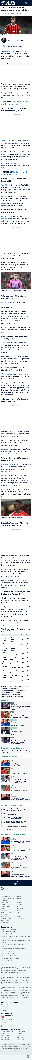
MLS (27, 686)
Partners (10, 1044)
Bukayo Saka (4, 902)
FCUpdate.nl (4, 1033)
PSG (18, 914)
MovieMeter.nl (5, 1035)
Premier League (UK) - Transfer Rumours (13, 951)
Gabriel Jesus (5, 892)
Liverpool (19, 900)
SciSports (3, 984)
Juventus (19, 904)
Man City (19, 896)
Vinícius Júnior (5, 920)
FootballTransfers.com (7, 1031)
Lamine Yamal (5, 922)
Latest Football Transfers (9, 929)
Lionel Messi (4, 914)
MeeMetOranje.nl (21, 1039)
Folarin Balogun (6, 464)
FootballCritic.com (21, 1031)
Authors (16, 1050)
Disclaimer (26, 1048)
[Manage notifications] (28, 1056)
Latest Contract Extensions (9, 934)
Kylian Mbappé (5, 916)
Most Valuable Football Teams (10, 958)
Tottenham (20, 894)
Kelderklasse (20, 1037)
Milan (18, 906)
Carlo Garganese (13, 40)
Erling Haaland (5, 890)
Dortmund (19, 902)
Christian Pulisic (6, 216)
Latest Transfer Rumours (9, 931)
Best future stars (7, 960)
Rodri (2, 908)
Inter (18, 912)
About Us (4, 1044)
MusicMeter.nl (20, 1035)
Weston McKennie (7, 374)
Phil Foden (4, 894)
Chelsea (4, 219)
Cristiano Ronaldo (6, 918)
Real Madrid (20, 908)
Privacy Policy (18, 1048)
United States (9, 51)
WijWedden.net (5, 1037)
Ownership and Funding (14, 1046)
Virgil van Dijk (5, 900)
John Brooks (5, 141)
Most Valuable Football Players (10, 955)
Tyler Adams (5, 185)
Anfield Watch (5, 1039)
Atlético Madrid (21, 918)
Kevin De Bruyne (5, 896)
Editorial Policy (26, 1046)
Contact (4, 1046)
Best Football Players (8, 953)
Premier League (18, 686)
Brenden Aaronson (19, 558)
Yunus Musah (6, 343)
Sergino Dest (5, 302)
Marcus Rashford (6, 906)
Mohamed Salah (5, 904)
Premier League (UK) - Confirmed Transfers (14, 948)
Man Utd (19, 892)
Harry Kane (4, 910)
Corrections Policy (8, 1048)
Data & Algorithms (25, 1044)
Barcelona (19, 910)
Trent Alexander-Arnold (7, 898)
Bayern (18, 916)
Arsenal (19, 890)
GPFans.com (20, 1033)
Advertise (16, 1044)
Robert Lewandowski (7, 912)
